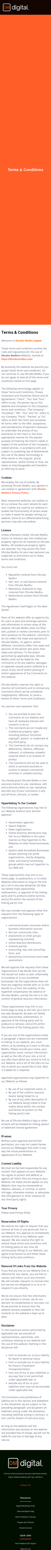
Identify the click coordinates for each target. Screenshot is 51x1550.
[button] (46, 7)
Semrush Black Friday (25, 1511)
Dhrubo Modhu (24, 340)
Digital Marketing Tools (25, 1506)
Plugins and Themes (25, 1522)
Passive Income (25, 1528)
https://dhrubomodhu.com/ (17, 359)
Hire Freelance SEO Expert (25, 1543)
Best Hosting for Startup (26, 1517)
